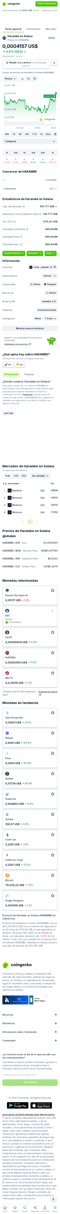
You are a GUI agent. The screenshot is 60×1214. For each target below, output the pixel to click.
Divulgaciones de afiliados (14, 470)
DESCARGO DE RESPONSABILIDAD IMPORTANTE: (28, 1114)
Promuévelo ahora (47, 691)
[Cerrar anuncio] (52, 611)
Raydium (27, 394)
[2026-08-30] (55, 134)
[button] (47, 276)
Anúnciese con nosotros (16, 344)
